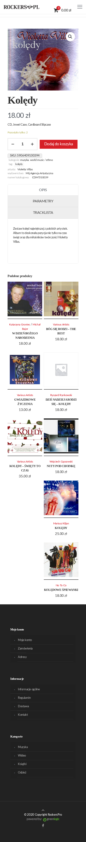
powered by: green (43, 819)
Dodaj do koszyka (58, 144)
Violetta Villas (25, 169)
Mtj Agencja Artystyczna (39, 173)
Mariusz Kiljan (61, 523)
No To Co (61, 585)
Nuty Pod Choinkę (61, 466)
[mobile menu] (80, 7)
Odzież (22, 772)
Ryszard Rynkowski (61, 395)
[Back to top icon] (43, 810)
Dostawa (23, 706)
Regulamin (24, 697)
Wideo (22, 755)
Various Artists (61, 324)
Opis (43, 190)
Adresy (22, 657)
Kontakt (23, 714)
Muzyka (24, 160)
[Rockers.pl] (21, 7)
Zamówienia (25, 648)
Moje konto (25, 640)
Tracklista (43, 213)
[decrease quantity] (13, 144)
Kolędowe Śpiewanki (61, 590)
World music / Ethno (41, 160)
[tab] (43, 190)
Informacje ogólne (29, 689)
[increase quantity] (32, 144)
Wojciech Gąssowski (61, 461)
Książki (22, 764)
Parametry (43, 201)
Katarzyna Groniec (19, 324)
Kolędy (18, 164)
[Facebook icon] (43, 825)
